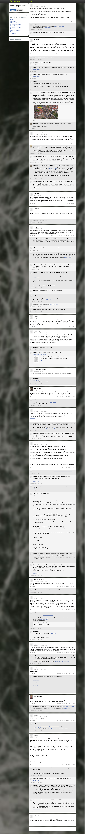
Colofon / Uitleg (24, 38)
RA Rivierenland (13, 31)
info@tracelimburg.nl (53, 168)
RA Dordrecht (13, 28)
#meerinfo (32, 418)
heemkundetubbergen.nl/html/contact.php (50, 726)
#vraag (45, 201)
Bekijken (41, 360)
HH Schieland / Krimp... (15, 27)
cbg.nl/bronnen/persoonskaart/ (50, 428)
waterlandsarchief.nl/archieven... (39, 354)
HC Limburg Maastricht (15, 24)
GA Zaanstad (13, 21)
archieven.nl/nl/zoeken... (38, 176)
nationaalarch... (36, 573)
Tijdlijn (31, 1)
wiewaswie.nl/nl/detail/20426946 (55, 700)
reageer (33, 21)
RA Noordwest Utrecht (15, 30)
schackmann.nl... (36, 809)
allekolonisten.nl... (36, 780)
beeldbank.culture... (37, 380)
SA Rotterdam (13, 33)
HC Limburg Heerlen (15, 22)
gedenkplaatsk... (52, 402)
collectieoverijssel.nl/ (37, 727)
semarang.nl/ (35, 685)
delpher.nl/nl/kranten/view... (59, 26)
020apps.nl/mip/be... (51, 728)
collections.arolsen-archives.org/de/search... (63, 471)
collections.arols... (36, 481)
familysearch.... (53, 633)
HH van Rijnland (14, 25)
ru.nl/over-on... (36, 680)
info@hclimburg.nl (67, 708)
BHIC (11, 19)
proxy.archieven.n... (48, 27)
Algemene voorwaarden (15, 39)
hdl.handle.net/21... (37, 69)
